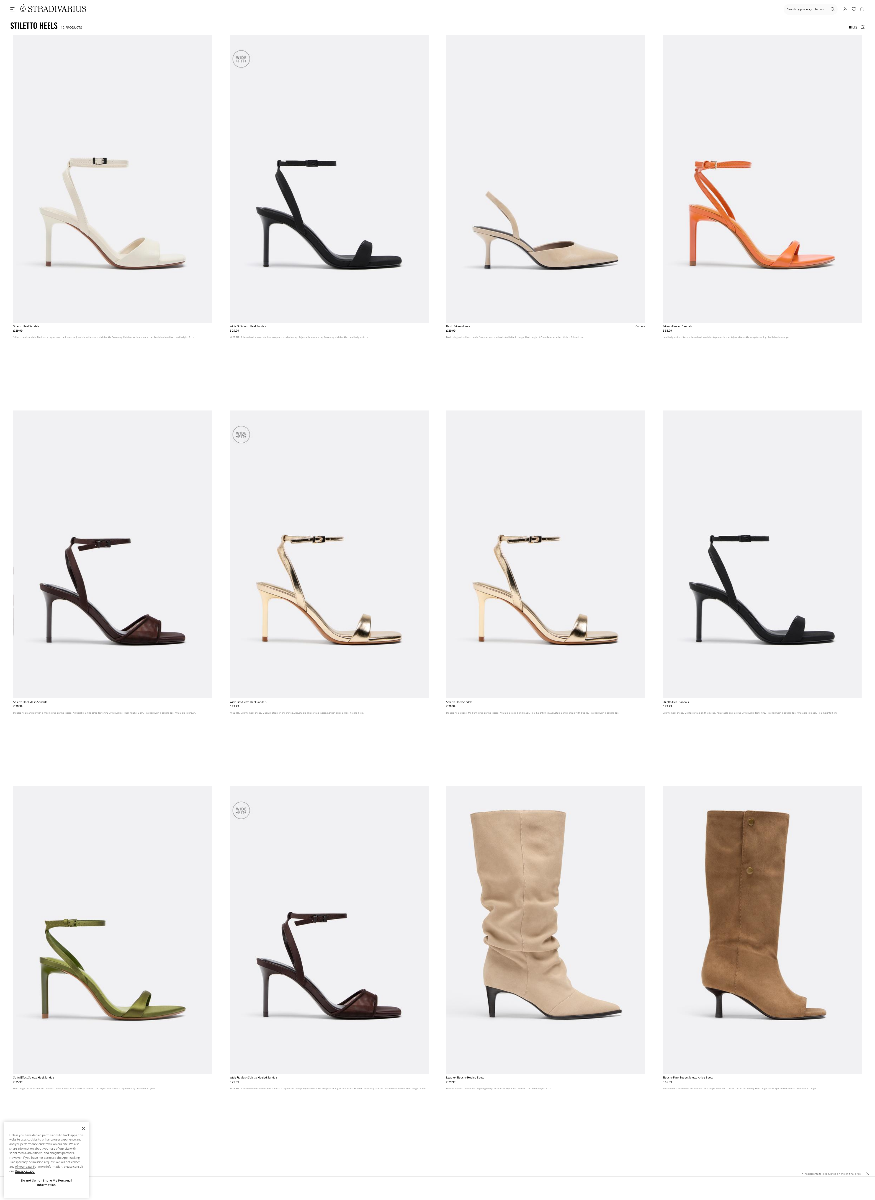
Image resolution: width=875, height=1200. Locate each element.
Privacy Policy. (24, 1171)
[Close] (83, 1128)
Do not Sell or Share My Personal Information (46, 1182)
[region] (46, 1160)
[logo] (53, 9)
